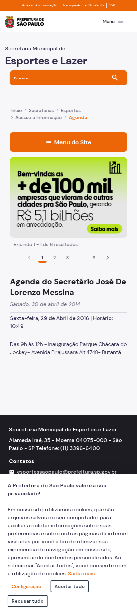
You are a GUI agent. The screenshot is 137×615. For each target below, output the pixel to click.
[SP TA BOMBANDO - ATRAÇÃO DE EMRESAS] (68, 196)
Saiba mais (81, 573)
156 (112, 5)
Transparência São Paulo (83, 5)
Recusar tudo (28, 601)
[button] (108, 257)
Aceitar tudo (70, 586)
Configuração (26, 586)
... (80, 258)
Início (16, 110)
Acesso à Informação (38, 117)
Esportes (71, 110)
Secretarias (41, 110)
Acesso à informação (39, 5)
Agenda (78, 117)
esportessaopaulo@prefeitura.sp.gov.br (67, 471)
